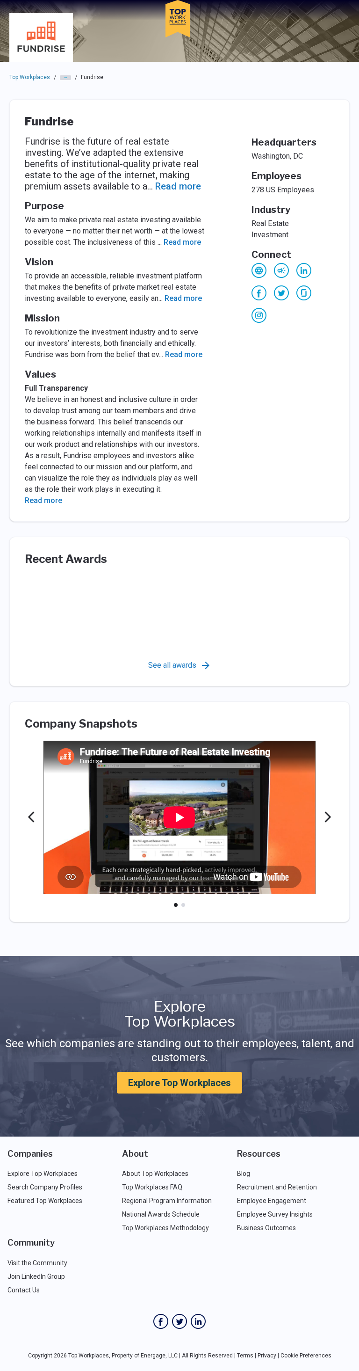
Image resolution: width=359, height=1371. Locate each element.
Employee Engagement (271, 1200)
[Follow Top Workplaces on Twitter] (179, 1321)
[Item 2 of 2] (183, 905)
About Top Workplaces (155, 1173)
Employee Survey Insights (275, 1214)
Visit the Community (37, 1263)
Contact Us (23, 1290)
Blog (243, 1173)
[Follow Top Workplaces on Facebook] (160, 1321)
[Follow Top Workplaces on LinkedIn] (198, 1321)
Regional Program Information (167, 1200)
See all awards (172, 665)
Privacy (267, 1355)
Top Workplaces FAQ (152, 1187)
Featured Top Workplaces (44, 1200)
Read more (178, 186)
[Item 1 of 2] (176, 905)
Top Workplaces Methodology (165, 1228)
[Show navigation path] (65, 77)
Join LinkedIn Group (36, 1276)
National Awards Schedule (161, 1214)
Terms (245, 1355)
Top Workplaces (29, 77)
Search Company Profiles (44, 1187)
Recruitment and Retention (277, 1187)
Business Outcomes (266, 1228)
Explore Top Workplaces (179, 1082)
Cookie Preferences (305, 1355)
